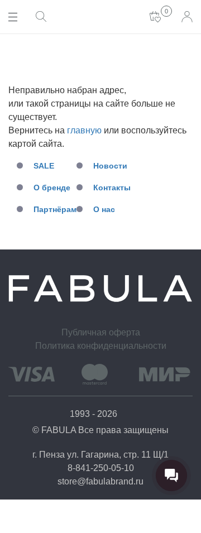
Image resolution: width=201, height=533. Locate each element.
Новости (110, 165)
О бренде (52, 187)
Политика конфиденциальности (100, 345)
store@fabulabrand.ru (100, 481)
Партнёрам (55, 209)
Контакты (112, 187)
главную (84, 130)
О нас (104, 209)
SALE (44, 165)
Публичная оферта (100, 332)
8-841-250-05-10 (101, 468)
